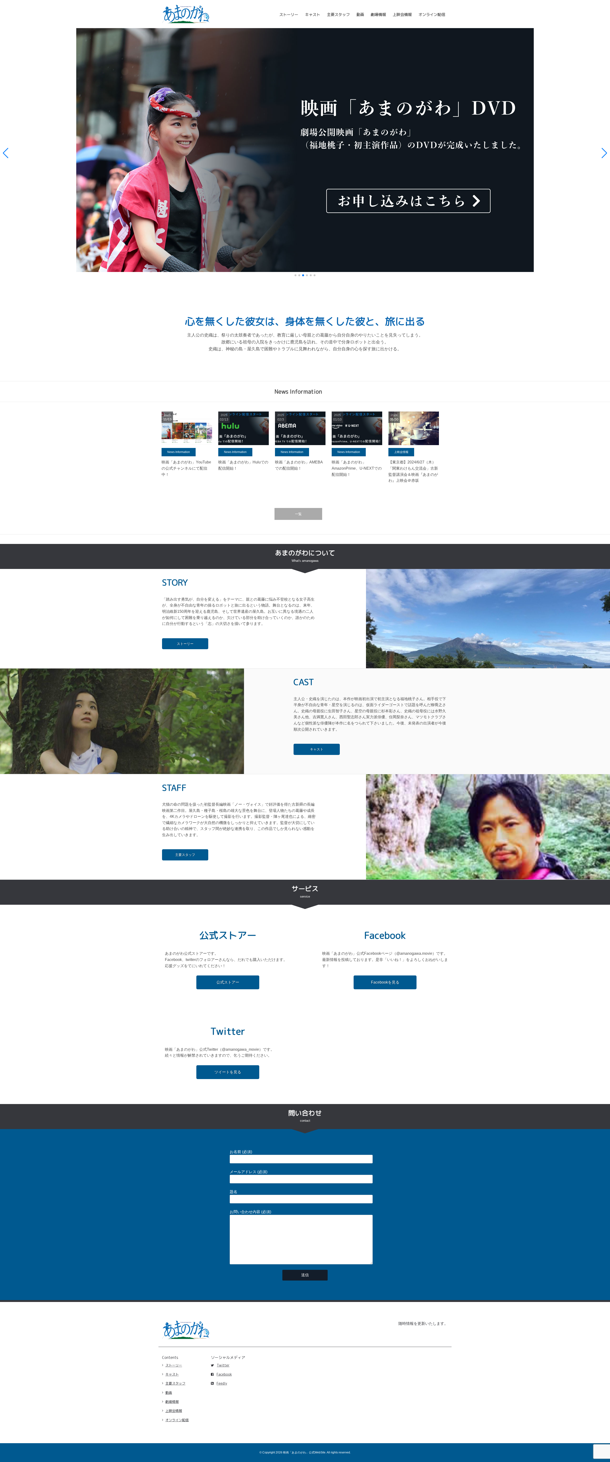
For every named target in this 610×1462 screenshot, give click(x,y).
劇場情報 (378, 14)
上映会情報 (402, 14)
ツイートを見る (227, 1072)
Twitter (223, 1365)
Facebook (224, 1374)
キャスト (312, 14)
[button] (5, 153)
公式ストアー (227, 982)
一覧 (298, 514)
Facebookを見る (385, 982)
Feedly (222, 1383)
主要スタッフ (338, 14)
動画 (360, 14)
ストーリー (288, 14)
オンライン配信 (431, 14)
